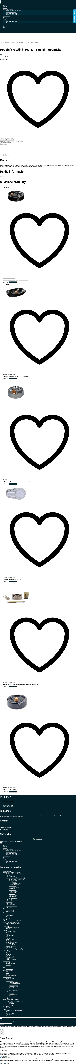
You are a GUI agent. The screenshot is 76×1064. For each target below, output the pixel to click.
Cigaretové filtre (10, 943)
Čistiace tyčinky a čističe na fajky (17, 879)
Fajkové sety (9, 875)
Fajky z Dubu (9, 900)
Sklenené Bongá (10, 911)
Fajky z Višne (9, 907)
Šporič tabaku (12, 896)
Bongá (4, 908)
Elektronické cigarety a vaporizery (14, 991)
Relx (10, 995)
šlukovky (8, 924)
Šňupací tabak (9, 1016)
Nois (7, 971)
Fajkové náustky (13, 892)
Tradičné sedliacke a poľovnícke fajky (15, 874)
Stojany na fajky (13, 898)
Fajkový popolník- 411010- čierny (10, 789)
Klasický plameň (10, 957)
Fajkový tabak (9, 1014)
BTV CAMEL (12, 1003)
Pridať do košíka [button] (13, 282)
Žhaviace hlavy (9, 998)
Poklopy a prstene (16, 883)
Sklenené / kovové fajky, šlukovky (11, 922)
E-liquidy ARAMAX (13, 982)
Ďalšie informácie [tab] (7, 155)
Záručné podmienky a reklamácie (14, 10)
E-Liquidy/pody (9, 981)
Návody (5, 18)
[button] (3, 25)
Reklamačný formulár (11, 12)
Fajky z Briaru (9, 899)
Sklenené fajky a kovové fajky (13, 923)
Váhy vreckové (9, 969)
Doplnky (7, 42)
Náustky (14, 882)
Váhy (4, 967)
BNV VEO (11, 1002)
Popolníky (12, 42)
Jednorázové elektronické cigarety (14, 989)
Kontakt (5, 8)
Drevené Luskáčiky (10, 963)
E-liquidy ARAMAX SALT (14, 983)
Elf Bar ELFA (12, 993)
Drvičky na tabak (7, 977)
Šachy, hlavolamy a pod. (12, 1008)
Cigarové (8, 951)
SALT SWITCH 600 (13, 990)
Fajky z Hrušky (9, 902)
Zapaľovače (6, 950)
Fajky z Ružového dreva (11, 906)
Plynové (8, 958)
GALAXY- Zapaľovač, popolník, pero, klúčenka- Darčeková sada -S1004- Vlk (20, 684)
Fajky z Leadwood (10, 876)
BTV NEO (11, 1005)
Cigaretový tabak (10, 1013)
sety (7, 966)
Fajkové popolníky (13, 895)
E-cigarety (5, 979)
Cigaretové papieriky (11, 933)
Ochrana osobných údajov (12, 14)
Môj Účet (5, 20)
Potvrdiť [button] (2, 1029)
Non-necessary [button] (4, 1056)
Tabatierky (8, 941)
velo (7, 974)
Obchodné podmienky (8, 9)
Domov (4, 5)
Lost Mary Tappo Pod (14, 986)
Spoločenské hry (7, 1006)
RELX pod (11, 987)
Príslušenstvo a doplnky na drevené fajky (16, 878)
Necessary (4, 1050)
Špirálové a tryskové (11, 959)
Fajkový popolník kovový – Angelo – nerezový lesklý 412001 (17, 481)
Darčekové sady (7, 961)
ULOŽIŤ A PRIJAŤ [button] (4, 1063)
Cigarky (8, 914)
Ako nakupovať (6, 16)
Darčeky (8, 962)
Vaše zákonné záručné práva (7, 139)
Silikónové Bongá (10, 910)
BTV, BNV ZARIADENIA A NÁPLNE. (11, 999)
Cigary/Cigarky (6, 912)
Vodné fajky (6, 926)
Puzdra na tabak (13, 891)
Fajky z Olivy (9, 903)
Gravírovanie (12, 888)
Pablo (7, 973)
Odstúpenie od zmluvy (11, 13)
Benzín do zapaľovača (11, 942)
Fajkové (8, 955)
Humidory (8, 918)
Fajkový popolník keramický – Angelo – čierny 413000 (15, 280)
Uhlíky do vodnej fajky (11, 929)
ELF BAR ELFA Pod (13, 985)
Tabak (4, 1009)
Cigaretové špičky (7, 947)
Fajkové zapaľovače (14, 884)
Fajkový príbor (12, 886)
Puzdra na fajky (12, 890)
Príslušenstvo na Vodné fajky (13, 927)
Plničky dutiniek (9, 937)
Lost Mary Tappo (13, 994)
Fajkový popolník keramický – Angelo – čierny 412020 (15, 376)
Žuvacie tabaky (9, 1012)
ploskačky (8, 965)
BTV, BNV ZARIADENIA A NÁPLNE (14, 1001)
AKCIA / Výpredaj (7, 871)
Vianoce (5, 919)
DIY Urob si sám (13, 880)
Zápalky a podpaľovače (11, 931)
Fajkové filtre (12, 894)
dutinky (7, 934)
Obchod (5, 6)
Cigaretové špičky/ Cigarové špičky (14, 949)
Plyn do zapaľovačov (11, 945)
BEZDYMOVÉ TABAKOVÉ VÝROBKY (14, 1010)
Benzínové (8, 954)
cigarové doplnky (10, 915)
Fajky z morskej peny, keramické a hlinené (13, 920)
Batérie (7, 997)
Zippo (7, 953)
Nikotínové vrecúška (8, 970)
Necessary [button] (3, 1049)
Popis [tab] (4, 154)
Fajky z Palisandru (10, 904)
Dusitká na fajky (16, 887)
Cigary (7, 916)
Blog (4, 17)
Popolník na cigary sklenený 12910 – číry (12, 579)
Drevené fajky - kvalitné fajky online (11, 872)
